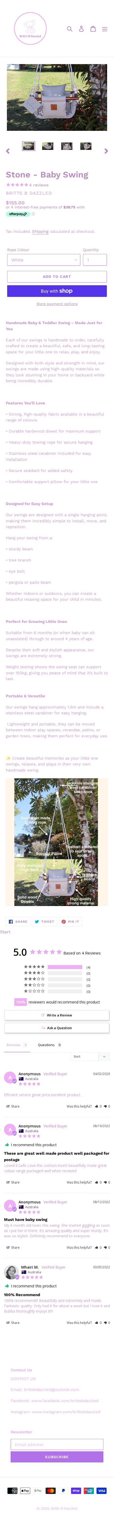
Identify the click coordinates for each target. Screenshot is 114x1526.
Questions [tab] (46, 1044)
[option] (28, 147)
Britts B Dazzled (64, 1508)
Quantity (91, 250)
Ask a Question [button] (59, 1027)
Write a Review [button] (59, 1015)
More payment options (57, 304)
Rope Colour (18, 250)
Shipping (40, 231)
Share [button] (15, 1106)
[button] (98, 1106)
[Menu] (105, 28)
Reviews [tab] (13, 1044)
